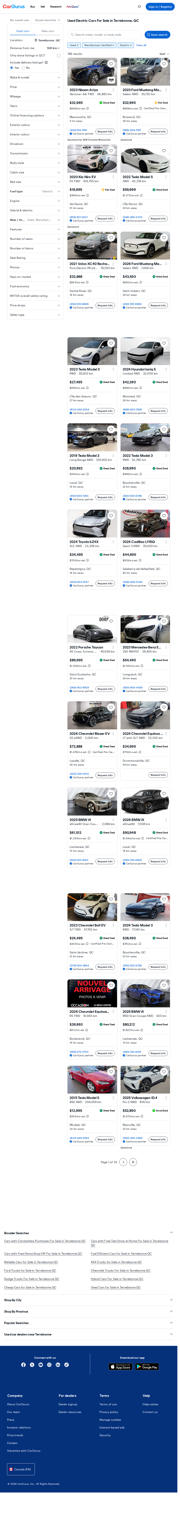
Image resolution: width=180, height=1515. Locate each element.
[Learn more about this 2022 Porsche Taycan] (113, 647)
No (28, 67)
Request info (105, 131)
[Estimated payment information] (87, 108)
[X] (32, 1370)
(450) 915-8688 (79, 303)
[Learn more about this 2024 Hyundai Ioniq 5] (166, 369)
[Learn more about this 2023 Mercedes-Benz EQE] (166, 647)
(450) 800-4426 (133, 687)
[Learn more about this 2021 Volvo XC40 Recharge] (113, 264)
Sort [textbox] (162, 53)
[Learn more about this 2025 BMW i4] (113, 820)
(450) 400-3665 (133, 1137)
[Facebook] (23, 1370)
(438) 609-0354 (133, 581)
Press (10, 1423)
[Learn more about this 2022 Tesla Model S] (166, 177)
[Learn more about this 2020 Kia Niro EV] (113, 177)
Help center (150, 1408)
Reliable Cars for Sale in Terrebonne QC (31, 1262)
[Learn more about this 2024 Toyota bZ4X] (113, 542)
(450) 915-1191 (78, 130)
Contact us (150, 1416)
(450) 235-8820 (132, 859)
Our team (13, 1416)
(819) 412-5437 (79, 217)
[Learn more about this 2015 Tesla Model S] (113, 1098)
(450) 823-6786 (132, 495)
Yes (17, 67)
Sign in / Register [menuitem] (160, 6)
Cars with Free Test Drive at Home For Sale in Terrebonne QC (129, 1243)
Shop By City (12, 1304)
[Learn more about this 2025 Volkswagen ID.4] (166, 1098)
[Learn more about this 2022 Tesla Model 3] (166, 455)
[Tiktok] (66, 1370)
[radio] (11, 67)
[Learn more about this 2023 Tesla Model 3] (113, 369)
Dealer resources (70, 1416)
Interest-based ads (112, 1431)
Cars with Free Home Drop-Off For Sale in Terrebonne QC (43, 1253)
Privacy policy (108, 1416)
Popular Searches (16, 1327)
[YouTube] (40, 1370)
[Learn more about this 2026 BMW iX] (166, 820)
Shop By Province (16, 1316)
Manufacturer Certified (97, 45)
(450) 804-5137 (79, 581)
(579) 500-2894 (79, 965)
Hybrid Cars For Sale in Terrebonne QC (117, 1278)
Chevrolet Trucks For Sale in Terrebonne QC (120, 1270)
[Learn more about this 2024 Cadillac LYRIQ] (166, 542)
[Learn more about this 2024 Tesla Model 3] (166, 925)
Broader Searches (16, 1233)
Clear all (141, 45)
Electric (124, 45)
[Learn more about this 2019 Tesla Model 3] (113, 455)
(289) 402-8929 (79, 687)
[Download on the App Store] (120, 1371)
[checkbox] (58, 55)
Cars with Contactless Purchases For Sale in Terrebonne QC (45, 1240)
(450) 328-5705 (79, 773)
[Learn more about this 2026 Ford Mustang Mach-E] (166, 264)
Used (73, 45)
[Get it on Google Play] (147, 1371)
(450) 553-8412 (79, 859)
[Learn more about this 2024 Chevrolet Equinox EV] (166, 733)
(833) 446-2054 (79, 409)
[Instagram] (49, 1370)
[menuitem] (33, 6)
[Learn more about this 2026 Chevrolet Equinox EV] (113, 1011)
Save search (159, 34)
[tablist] (35, 31)
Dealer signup (68, 1408)
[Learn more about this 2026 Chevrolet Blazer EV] (113, 733)
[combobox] (47, 20)
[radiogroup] (35, 65)
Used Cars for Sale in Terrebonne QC (116, 1287)
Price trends (15, 1439)
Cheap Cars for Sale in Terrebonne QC (30, 1287)
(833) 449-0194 (79, 1137)
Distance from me (22, 48)
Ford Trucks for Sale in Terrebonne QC (30, 1270)
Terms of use (108, 1408)
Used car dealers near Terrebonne (28, 1339)
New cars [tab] (48, 31)
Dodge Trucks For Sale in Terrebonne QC (31, 1278)
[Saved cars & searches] (139, 7)
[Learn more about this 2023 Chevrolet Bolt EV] (113, 925)
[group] (119, 45)
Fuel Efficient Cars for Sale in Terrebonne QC (121, 1253)
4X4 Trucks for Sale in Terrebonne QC (116, 1262)
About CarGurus (18, 1408)
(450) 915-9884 (132, 303)
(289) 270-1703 (79, 1051)
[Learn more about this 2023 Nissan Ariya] (113, 90)
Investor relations (19, 1431)
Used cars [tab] (23, 31)
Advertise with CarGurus (24, 1454)
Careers (12, 1447)
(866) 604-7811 (132, 130)
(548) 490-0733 (132, 217)
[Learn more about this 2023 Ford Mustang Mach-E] (166, 90)
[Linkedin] (58, 1370)
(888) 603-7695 (132, 409)
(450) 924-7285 (79, 495)
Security (105, 1439)
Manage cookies (110, 1423)
